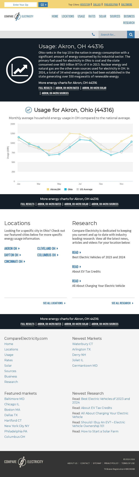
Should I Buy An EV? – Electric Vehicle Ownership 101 (98, 424)
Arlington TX (81, 349)
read (75, 252)
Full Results (45, 87)
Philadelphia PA (15, 431)
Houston (85, 4)
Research (129, 23)
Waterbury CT (82, 344)
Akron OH (10, 248)
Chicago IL (11, 404)
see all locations (53, 303)
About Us (72, 463)
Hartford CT (13, 420)
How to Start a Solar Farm (99, 431)
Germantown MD (85, 365)
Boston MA (12, 409)
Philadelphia (111, 4)
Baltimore (126, 4)
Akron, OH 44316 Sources (55, 93)
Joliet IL (77, 360)
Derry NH (79, 355)
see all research (121, 303)
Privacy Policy (111, 463)
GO (42, 5)
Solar (102, 16)
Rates (92, 16)
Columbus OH (46, 255)
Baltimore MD (14, 399)
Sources (115, 16)
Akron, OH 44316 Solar (94, 87)
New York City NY (16, 426)
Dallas (97, 4)
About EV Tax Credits (96, 408)
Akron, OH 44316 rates (67, 87)
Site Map (97, 463)
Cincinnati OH (13, 261)
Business (129, 16)
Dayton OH (11, 255)
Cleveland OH (46, 248)
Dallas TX (11, 415)
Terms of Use (128, 463)
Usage (81, 16)
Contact (85, 463)
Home (55, 16)
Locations (68, 16)
